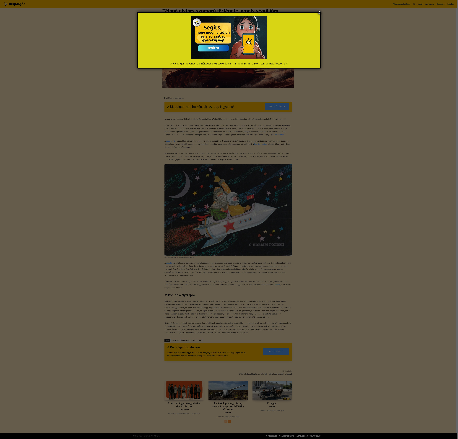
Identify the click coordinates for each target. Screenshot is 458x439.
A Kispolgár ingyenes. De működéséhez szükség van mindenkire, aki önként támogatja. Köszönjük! (229, 63)
